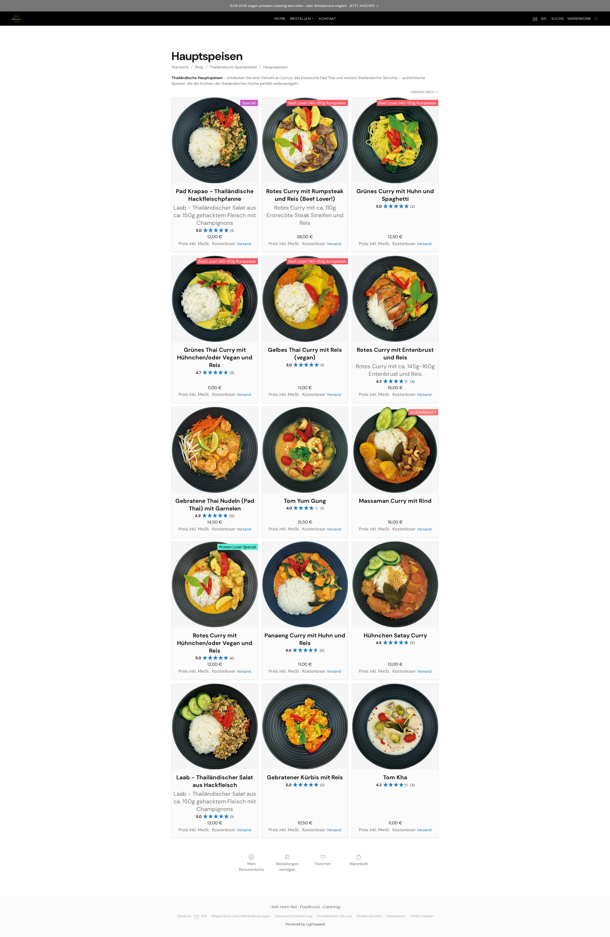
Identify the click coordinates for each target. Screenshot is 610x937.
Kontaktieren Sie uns (334, 916)
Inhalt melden (422, 916)
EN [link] (204, 916)
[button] (16, 18)
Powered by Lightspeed (305, 924)
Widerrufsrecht (369, 916)
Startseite (180, 67)
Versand (244, 243)
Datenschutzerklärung (293, 916)
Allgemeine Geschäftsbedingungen (240, 916)
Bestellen (301, 18)
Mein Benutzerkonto (251, 866)
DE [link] (196, 916)
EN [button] (543, 18)
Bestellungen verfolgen (287, 866)
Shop (199, 67)
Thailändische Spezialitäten (233, 67)
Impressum (396, 916)
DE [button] (535, 18)
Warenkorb (358, 863)
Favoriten (323, 863)
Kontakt (327, 18)
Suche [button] (557, 18)
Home (279, 18)
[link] (364, 6)
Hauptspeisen (275, 67)
